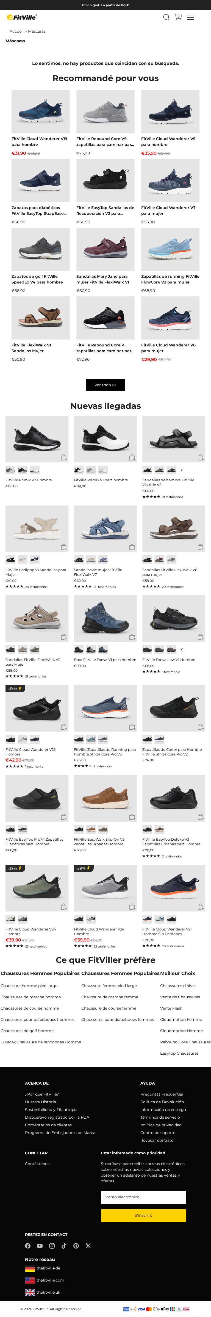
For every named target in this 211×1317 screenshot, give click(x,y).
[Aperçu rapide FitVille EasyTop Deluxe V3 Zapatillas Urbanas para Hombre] (200, 817)
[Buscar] (166, 17)
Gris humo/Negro (91, 649)
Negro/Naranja (147, 739)
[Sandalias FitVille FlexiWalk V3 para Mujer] (36, 618)
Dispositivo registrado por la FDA (57, 1117)
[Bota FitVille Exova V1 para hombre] (105, 618)
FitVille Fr (40, 1309)
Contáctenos (37, 1163)
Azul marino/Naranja (147, 919)
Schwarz (147, 470)
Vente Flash (171, 1008)
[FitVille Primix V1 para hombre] (105, 439)
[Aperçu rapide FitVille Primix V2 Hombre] (63, 457)
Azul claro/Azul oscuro (91, 739)
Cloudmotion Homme (181, 1030)
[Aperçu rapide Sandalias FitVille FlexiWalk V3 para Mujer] (63, 637)
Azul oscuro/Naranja (103, 739)
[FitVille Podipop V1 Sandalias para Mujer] (36, 528)
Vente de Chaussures (180, 996)
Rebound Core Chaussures (185, 1042)
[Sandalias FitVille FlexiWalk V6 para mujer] (173, 528)
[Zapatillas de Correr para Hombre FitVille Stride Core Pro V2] (173, 708)
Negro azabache (79, 649)
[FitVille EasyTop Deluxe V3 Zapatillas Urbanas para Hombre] (173, 798)
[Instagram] (52, 1245)
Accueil (17, 31)
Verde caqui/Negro (22, 919)
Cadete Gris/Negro (91, 919)
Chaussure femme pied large (109, 985)
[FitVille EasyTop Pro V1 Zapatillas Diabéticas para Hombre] (36, 798)
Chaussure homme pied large (29, 985)
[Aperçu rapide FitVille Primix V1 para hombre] (132, 457)
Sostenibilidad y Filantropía (51, 1109)
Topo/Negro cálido (171, 649)
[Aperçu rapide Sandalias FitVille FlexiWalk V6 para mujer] (200, 547)
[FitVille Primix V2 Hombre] (36, 439)
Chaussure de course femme (108, 1008)
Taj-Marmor (22, 559)
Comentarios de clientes (48, 1124)
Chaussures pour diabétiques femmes (117, 1019)
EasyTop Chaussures (179, 1053)
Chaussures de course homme (30, 1008)
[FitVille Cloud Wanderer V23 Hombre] (36, 708)
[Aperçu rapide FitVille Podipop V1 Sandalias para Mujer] (63, 547)
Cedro (103, 829)
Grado (171, 559)
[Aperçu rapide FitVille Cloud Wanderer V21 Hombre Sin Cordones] (200, 907)
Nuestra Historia (40, 1101)
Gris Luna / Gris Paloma (10, 470)
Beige (91, 559)
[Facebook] (27, 1245)
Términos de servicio (160, 1117)
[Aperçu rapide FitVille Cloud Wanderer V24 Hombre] (63, 907)
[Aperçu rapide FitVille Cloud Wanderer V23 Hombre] (63, 727)
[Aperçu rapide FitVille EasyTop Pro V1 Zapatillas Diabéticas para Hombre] (63, 817)
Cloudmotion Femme (181, 1019)
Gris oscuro (171, 470)
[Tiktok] (64, 1245)
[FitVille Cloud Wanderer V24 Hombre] (36, 888)
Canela (159, 829)
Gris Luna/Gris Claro (22, 739)
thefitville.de (48, 1268)
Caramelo (91, 829)
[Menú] (191, 17)
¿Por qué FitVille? (42, 1094)
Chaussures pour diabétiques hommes (37, 1019)
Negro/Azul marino (103, 649)
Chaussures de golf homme (27, 1030)
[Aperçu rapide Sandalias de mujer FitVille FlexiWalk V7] (132, 547)
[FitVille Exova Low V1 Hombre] (173, 618)
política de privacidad (161, 1124)
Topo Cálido (22, 649)
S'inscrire (143, 1215)
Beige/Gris (10, 919)
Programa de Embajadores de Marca (60, 1132)
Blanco (35, 470)
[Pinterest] (76, 1245)
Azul (103, 559)
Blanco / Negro (79, 470)
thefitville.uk (48, 1292)
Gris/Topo (35, 649)
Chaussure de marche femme (109, 996)
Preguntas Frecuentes (161, 1094)
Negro (22, 470)
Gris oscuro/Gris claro (159, 649)
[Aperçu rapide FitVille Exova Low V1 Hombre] (200, 637)
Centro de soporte (157, 1132)
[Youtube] (40, 1245)
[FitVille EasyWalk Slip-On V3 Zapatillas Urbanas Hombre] (105, 798)
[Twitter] (88, 1245)
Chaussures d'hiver (178, 985)
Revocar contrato (157, 1140)
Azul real (35, 739)
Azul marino (35, 559)
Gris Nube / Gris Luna (91, 470)
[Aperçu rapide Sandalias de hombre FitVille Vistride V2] (200, 457)
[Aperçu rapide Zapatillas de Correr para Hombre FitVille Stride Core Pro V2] (200, 727)
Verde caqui (159, 470)
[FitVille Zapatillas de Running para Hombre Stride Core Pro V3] (105, 708)
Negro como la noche (147, 559)
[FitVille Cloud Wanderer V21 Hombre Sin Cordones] (173, 888)
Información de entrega (163, 1109)
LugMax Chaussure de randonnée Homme (41, 1042)
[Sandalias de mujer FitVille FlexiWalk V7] (105, 528)
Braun (159, 559)
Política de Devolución (162, 1101)
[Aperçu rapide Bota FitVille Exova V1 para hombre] (132, 637)
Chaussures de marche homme (31, 996)
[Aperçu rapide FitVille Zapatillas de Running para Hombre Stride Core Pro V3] (132, 727)
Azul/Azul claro (159, 919)
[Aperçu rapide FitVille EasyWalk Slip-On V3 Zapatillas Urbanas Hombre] (132, 817)
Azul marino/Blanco (159, 739)
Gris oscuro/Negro (147, 649)
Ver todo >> (105, 384)
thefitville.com (50, 1280)
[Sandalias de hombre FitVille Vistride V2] (173, 439)
